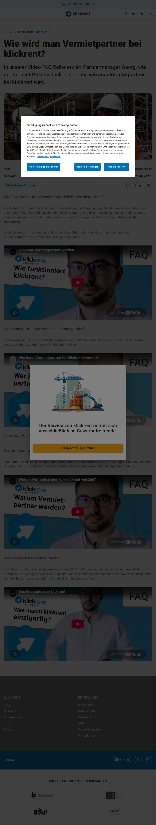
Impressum (55, 156)
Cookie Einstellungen (87, 166)
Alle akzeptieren (116, 166)
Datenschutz (43, 156)
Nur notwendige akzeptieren (43, 166)
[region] (78, 146)
